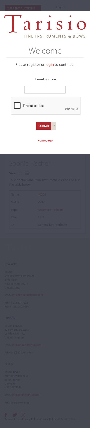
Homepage (45, 140)
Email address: (46, 79)
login (49, 64)
